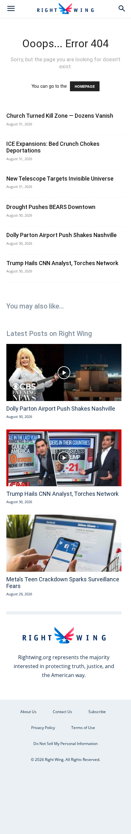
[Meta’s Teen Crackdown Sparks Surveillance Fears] (63, 543)
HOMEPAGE (85, 86)
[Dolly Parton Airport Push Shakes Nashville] (63, 372)
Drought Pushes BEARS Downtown (50, 207)
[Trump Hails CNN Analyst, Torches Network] (63, 458)
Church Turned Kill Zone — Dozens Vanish (59, 115)
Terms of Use (83, 727)
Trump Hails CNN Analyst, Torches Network (62, 263)
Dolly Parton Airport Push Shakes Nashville (61, 235)
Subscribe (97, 711)
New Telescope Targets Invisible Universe (60, 178)
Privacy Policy (43, 727)
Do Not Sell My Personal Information (65, 743)
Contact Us (62, 711)
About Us (28, 711)
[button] (11, 8)
